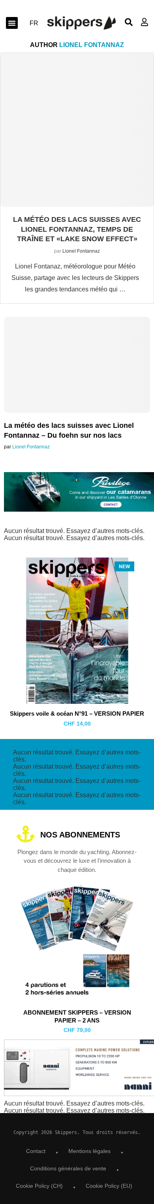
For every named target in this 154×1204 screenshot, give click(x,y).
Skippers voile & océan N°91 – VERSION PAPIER (77, 713)
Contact (35, 1151)
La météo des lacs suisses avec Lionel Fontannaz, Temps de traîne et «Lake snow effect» (77, 229)
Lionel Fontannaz (81, 251)
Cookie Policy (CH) (39, 1186)
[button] (12, 23)
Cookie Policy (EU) (109, 1186)
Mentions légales (89, 1151)
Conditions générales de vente (68, 1168)
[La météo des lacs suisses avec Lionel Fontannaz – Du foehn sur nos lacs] (77, 384)
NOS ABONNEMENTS (80, 834)
